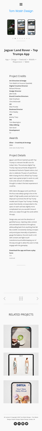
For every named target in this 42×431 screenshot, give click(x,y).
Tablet (26, 62)
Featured (22, 59)
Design (14, 59)
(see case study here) (16, 148)
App (7, 59)
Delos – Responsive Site (21, 363)
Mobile (32, 59)
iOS (10, 255)
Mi (10, 133)
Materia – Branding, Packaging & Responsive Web (21, 335)
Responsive (17, 62)
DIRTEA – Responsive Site (21, 391)
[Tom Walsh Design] (21, 12)
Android (12, 258)
